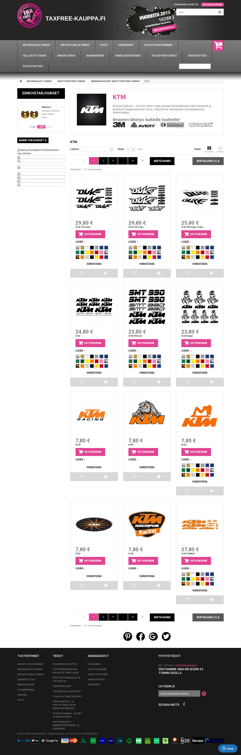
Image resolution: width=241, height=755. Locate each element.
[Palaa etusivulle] (20, 81)
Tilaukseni (94, 664)
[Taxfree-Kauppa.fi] (29, 15)
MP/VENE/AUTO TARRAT (39, 81)
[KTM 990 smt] (146, 306)
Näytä (121, 149)
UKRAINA (22, 695)
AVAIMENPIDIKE (25, 690)
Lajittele (74, 149)
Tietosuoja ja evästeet (67, 691)
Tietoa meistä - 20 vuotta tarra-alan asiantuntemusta (64, 705)
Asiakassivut (98, 656)
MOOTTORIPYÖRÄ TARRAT (72, 81)
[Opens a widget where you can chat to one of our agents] (227, 748)
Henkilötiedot (96, 679)
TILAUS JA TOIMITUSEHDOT (67, 696)
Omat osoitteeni (98, 674)
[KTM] (94, 306)
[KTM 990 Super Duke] (199, 197)
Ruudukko (209, 152)
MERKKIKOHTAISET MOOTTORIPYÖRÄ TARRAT (115, 81)
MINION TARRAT (25, 684)
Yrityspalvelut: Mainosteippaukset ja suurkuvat (66, 725)
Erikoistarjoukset (40, 93)
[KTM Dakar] (199, 306)
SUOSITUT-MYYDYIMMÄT (30, 664)
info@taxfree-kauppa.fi (186, 665)
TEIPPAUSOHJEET (62, 686)
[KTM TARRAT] (199, 524)
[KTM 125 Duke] (94, 197)
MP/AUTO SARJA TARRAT (30, 674)
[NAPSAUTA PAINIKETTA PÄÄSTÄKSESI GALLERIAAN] (41, 151)
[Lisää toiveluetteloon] (82, 274)
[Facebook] (184, 704)
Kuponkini (94, 684)
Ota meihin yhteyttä (186, 4)
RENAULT (46, 107)
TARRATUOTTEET (26, 679)
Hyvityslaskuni (97, 669)
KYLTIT (21, 700)
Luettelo (220, 152)
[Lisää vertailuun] (106, 274)
